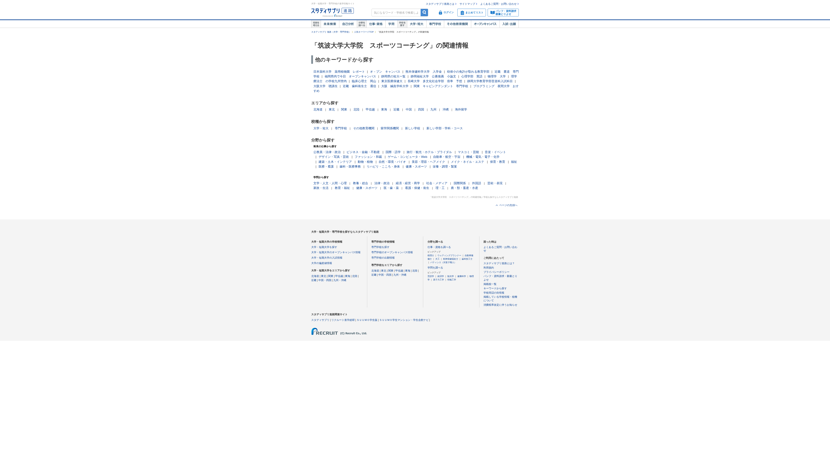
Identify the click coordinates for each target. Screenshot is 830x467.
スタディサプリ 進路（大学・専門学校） (331, 32)
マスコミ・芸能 (468, 152)
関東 (344, 109)
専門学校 (435, 24)
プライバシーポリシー (496, 271)
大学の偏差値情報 (321, 263)
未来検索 (330, 24)
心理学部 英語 (471, 76)
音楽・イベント (495, 152)
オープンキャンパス (485, 24)
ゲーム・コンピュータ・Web (407, 156)
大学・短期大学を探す (324, 247)
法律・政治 (381, 183)
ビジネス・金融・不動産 (363, 152)
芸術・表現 (495, 183)
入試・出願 (509, 24)
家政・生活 (321, 188)
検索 (424, 12)
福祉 (514, 161)
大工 (437, 259)
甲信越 (370, 109)
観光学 (450, 276)
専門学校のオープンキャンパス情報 (392, 252)
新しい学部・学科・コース (444, 128)
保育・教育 (497, 161)
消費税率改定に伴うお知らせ (500, 304)
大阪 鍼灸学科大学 (395, 86)
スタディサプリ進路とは (440, 3)
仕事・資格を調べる (439, 247)
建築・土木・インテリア (335, 161)
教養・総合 (360, 183)
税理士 (431, 255)
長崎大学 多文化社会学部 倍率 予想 (435, 81)
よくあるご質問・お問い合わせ (498, 3)
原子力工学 (438, 279)
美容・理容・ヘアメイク (428, 161)
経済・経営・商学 (408, 183)
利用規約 (489, 267)
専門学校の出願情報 (383, 257)
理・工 (440, 188)
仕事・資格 (375, 24)
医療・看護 (326, 166)
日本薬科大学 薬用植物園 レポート (339, 71)
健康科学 (461, 276)
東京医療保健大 (391, 81)
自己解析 (348, 24)
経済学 (440, 276)
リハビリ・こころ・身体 (383, 166)
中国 (409, 109)
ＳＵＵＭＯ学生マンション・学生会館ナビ (404, 319)
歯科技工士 (467, 259)
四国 (421, 109)
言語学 (431, 276)
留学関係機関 (390, 128)
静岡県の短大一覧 (393, 76)
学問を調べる (435, 267)
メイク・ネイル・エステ (467, 161)
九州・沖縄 (339, 280)
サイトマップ (467, 3)
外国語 (476, 183)
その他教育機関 (457, 24)
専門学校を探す (380, 247)
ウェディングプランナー (449, 255)
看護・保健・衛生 (417, 188)
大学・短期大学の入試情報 (326, 257)
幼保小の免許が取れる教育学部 (468, 71)
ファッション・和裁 (368, 156)
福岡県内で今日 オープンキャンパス (350, 76)
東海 (384, 109)
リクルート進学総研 (343, 319)
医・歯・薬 (391, 188)
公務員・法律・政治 (327, 152)
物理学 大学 (497, 76)
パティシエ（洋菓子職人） (443, 262)
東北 (332, 109)
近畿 (396, 109)
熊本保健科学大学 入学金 (423, 71)
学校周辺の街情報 (494, 292)
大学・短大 (416, 24)
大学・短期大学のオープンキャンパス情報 (336, 252)
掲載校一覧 (490, 284)
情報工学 (451, 279)
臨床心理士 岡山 (364, 81)
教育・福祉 (342, 188)
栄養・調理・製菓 (445, 166)
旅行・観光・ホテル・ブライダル (429, 152)
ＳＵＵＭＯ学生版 (367, 319)
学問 (391, 24)
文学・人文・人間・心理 (330, 183)
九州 (433, 109)
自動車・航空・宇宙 (446, 156)
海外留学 (461, 109)
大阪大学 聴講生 (325, 86)
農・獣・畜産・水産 (464, 188)
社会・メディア (436, 183)
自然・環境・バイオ (392, 161)
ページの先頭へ (508, 205)
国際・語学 (393, 152)
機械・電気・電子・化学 (483, 156)
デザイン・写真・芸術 (334, 156)
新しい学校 (412, 128)
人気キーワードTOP (364, 32)
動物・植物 (365, 161)
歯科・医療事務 (350, 166)
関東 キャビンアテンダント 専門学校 (441, 86)
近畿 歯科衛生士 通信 (359, 86)
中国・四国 (324, 280)
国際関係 (460, 183)
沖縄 (446, 109)
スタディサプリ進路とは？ (499, 263)
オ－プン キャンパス (385, 71)
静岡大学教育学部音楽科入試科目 (490, 81)
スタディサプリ (320, 319)
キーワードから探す (495, 288)
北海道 (317, 109)
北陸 (356, 109)
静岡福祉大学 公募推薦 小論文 (433, 76)
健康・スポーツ (416, 166)
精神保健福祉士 (450, 259)
